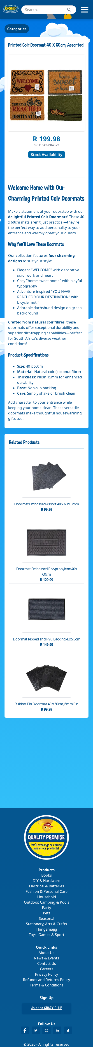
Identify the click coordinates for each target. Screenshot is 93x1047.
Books (46, 875)
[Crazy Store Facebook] (25, 1030)
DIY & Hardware (46, 880)
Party (46, 907)
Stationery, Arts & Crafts (46, 923)
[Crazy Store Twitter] (36, 1030)
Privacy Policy (46, 974)
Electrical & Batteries (46, 886)
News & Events (46, 958)
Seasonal (46, 918)
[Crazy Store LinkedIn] (57, 1030)
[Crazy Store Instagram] (46, 1030)
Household (46, 896)
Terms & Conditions (46, 985)
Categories (16, 28)
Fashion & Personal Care (46, 891)
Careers (46, 968)
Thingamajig (46, 929)
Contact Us (46, 963)
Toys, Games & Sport (46, 934)
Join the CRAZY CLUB (46, 1008)
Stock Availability (46, 154)
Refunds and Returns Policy (46, 979)
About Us (46, 952)
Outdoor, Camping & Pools (46, 902)
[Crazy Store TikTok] (68, 1030)
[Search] (69, 9)
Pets (46, 913)
